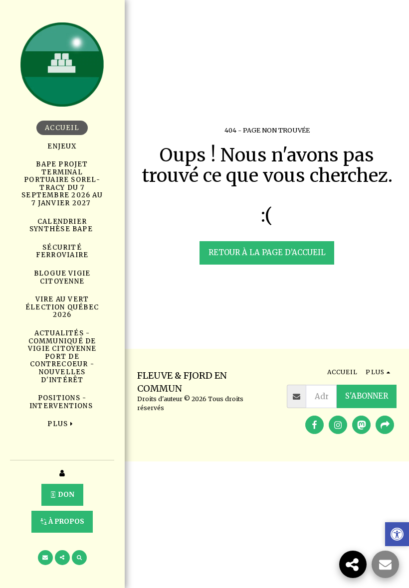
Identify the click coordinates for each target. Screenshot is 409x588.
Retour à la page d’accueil (267, 252)
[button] (45, 557)
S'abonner (366, 396)
